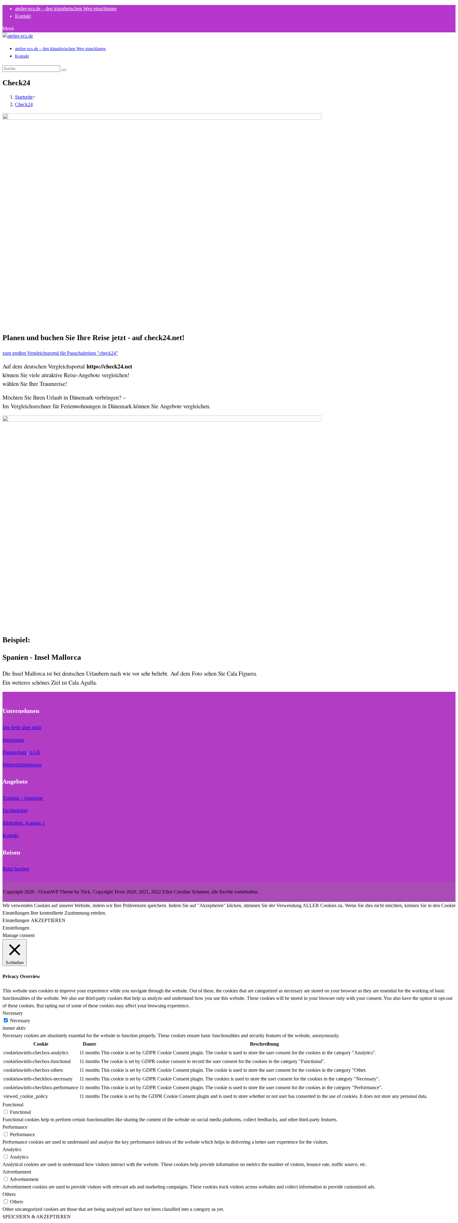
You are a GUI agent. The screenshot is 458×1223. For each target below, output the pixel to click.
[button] (60, 353)
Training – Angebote (22, 798)
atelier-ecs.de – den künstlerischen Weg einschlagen (66, 8)
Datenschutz (14, 752)
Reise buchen (15, 868)
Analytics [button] (11, 1149)
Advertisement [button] (16, 1171)
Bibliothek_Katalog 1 (23, 823)
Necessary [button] (12, 1013)
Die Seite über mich (21, 727)
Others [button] (9, 1194)
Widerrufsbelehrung (21, 764)
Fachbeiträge (15, 810)
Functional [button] (12, 1104)
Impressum (13, 740)
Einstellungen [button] (15, 920)
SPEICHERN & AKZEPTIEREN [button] (36, 1216)
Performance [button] (14, 1127)
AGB (34, 752)
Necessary (20, 1020)
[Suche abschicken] (63, 70)
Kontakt (10, 835)
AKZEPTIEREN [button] (48, 920)
